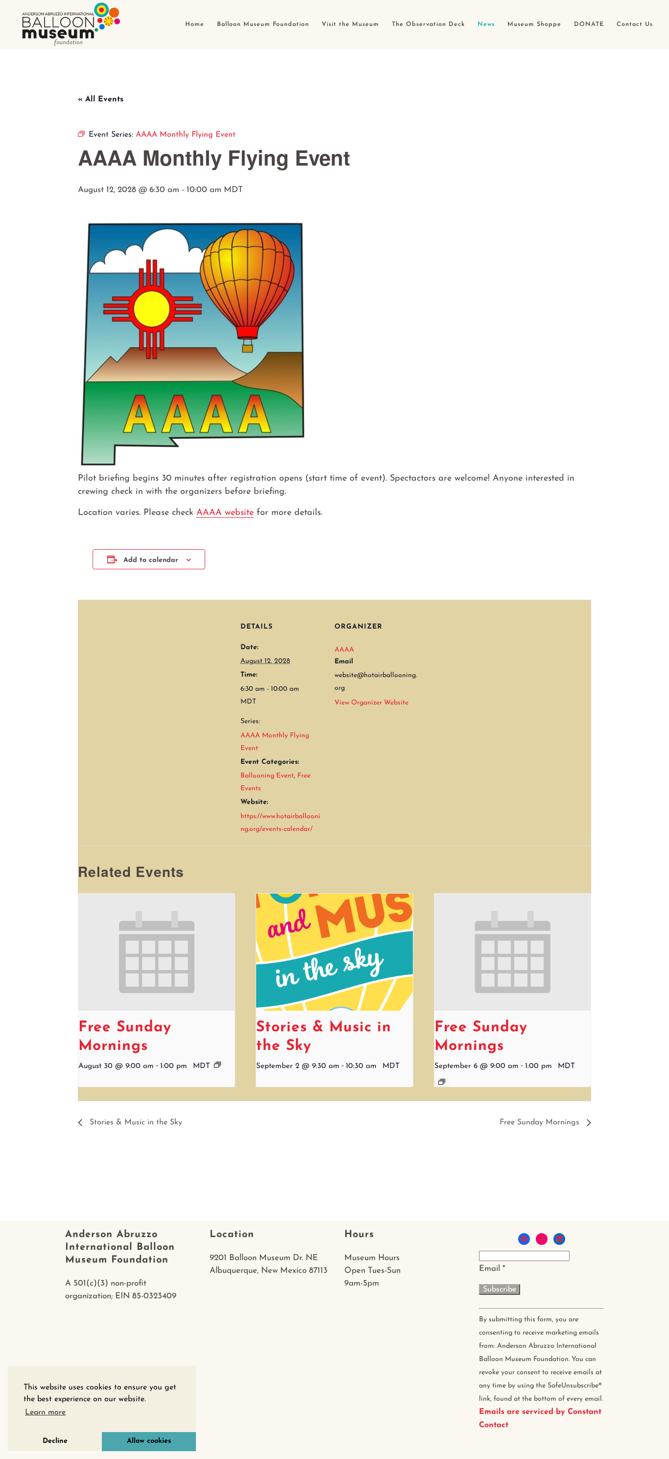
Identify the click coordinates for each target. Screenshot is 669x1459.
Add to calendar (150, 560)
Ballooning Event (267, 775)
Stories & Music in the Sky (134, 1122)
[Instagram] (542, 1239)
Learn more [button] (45, 1412)
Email (492, 1268)
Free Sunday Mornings (541, 1122)
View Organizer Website (371, 702)
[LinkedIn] (559, 1239)
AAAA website (225, 513)
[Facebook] (524, 1239)
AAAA (344, 650)
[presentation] (156, 952)
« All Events (100, 99)
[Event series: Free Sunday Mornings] (217, 1065)
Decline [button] (55, 1441)
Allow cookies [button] (149, 1441)
